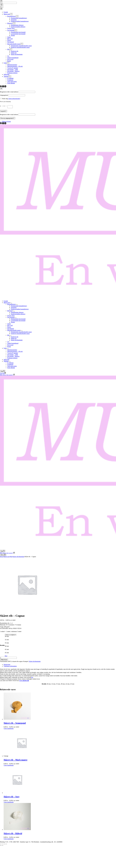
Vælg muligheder (9, 728)
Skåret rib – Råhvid (13, 833)
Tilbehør (6, 361)
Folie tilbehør (11, 367)
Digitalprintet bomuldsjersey (19, 306)
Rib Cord (10, 325)
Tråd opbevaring (12, 366)
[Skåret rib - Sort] (17, 793)
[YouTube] (5, 123)
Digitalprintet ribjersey (17, 312)
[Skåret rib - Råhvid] (17, 829)
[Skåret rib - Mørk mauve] (21, 756)
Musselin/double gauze (13, 330)
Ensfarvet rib (14, 337)
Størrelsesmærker (12, 350)
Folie (5, 348)
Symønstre (10, 364)
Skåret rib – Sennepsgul (15, 723)
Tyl (8, 341)
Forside (6, 301)
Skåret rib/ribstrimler (17, 340)
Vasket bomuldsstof (12, 343)
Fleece (9, 327)
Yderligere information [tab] (10, 666)
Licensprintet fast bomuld (18, 320)
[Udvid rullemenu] (17, 304)
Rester (9, 346)
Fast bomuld (10, 317)
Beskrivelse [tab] (7, 664)
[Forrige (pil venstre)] (0, 845)
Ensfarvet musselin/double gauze (20, 333)
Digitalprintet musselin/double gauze (21, 332)
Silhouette (6, 359)
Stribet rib (13, 338)
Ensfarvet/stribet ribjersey (18, 314)
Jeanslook (13, 307)
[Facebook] (1, 123)
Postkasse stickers (12, 358)
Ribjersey (10, 311)
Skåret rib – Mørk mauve (15, 760)
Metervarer (7, 302)
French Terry (11, 315)
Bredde (2, 645)
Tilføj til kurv (4, 659)
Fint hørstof (10, 328)
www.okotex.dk (24, 680)
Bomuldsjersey (11, 304)
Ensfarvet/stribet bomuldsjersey (20, 309)
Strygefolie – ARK (12, 354)
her (32, 677)
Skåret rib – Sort (11, 796)
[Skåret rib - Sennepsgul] (17, 719)
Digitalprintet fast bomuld (18, 319)
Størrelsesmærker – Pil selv (15, 351)
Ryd (6, 656)
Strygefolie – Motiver (13, 356)
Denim (13, 322)
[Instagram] (3, 123)
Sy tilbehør (10, 363)
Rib (8, 335)
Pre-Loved (10, 345)
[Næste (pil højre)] (2, 845)
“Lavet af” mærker (12, 353)
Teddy (9, 324)
